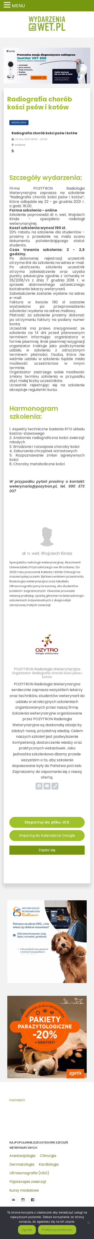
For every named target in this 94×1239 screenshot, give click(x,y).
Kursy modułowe (24, 1190)
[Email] (13, 1200)
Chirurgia (48, 1155)
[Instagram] (23, 1200)
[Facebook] (33, 1200)
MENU (18, 6)
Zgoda (27, 1230)
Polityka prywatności (57, 1230)
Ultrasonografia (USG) (29, 1173)
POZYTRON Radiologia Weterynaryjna (47, 669)
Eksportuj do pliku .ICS (47, 822)
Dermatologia (21, 1164)
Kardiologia (49, 1164)
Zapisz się (47, 850)
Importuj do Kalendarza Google (47, 835)
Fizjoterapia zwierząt (27, 1181)
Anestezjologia (22, 1155)
